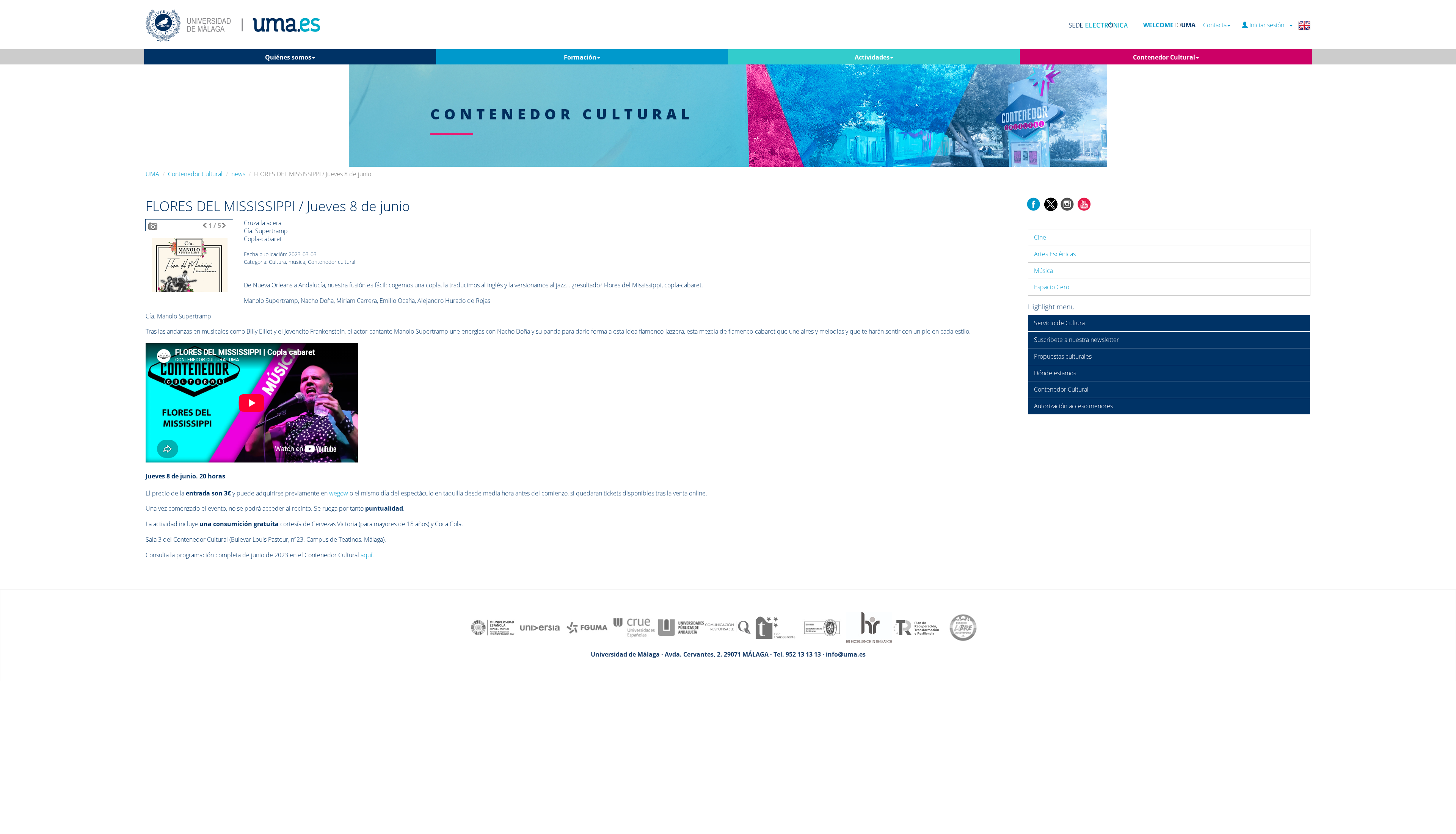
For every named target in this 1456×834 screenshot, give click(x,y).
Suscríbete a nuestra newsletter (1076, 339)
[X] (1050, 203)
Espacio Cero (1051, 287)
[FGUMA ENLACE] (587, 627)
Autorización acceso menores (1073, 406)
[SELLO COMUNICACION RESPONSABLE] (728, 627)
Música (1043, 271)
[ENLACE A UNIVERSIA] (540, 627)
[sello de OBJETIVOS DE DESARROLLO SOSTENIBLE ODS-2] (493, 627)
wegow (338, 493)
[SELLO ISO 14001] (822, 627)
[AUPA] (681, 627)
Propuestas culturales (1063, 356)
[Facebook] (1033, 203)
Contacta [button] (1215, 25)
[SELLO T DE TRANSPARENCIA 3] (775, 627)
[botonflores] (190, 264)
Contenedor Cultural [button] (1164, 57)
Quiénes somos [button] (288, 57)
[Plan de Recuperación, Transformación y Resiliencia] (916, 627)
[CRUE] (634, 627)
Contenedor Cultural (195, 174)
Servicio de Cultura (1059, 323)
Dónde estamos (1055, 373)
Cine (1040, 237)
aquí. (367, 555)
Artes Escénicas (1055, 254)
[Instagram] (1067, 203)
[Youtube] (1084, 203)
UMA (152, 174)
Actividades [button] (872, 57)
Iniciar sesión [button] (1268, 25)
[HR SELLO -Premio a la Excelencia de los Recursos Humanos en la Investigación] (869, 627)
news (238, 174)
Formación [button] (580, 57)
